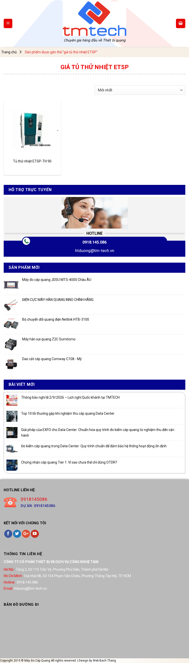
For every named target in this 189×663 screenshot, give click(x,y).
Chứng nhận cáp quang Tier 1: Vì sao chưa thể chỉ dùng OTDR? (69, 462)
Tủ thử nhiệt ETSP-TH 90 (32, 161)
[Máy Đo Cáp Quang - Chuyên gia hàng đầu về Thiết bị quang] (94, 18)
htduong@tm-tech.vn (94, 250)
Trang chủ (9, 52)
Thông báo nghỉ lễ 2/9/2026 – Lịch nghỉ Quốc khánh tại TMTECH (70, 397)
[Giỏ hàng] (180, 23)
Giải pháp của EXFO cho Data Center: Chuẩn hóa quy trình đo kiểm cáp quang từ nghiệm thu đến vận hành (97, 432)
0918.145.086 (94, 242)
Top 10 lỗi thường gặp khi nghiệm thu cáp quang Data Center (67, 413)
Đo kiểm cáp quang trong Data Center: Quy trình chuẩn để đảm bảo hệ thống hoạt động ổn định (94, 446)
